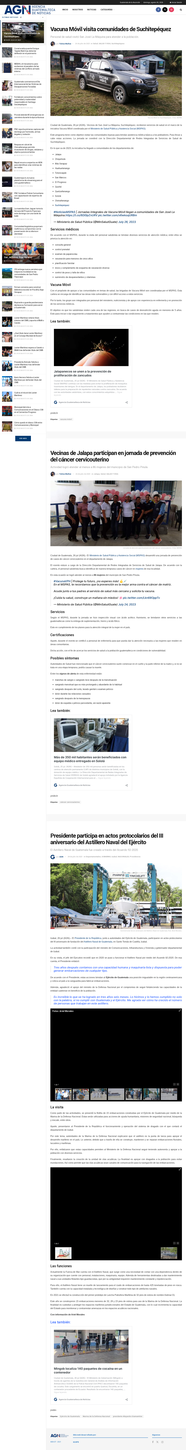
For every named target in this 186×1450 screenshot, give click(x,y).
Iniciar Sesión (176, 2)
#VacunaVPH (62, 581)
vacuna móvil (66, 419)
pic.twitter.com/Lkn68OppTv (141, 597)
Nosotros (77, 10)
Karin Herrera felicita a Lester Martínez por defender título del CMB (28, 379)
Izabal (114, 857)
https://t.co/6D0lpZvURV (81, 215)
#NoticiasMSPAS (64, 212)
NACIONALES (123, 857)
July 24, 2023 (127, 604)
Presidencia (135, 857)
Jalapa (97, 474)
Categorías (106, 10)
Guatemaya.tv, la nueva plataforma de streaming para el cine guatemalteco (28, 180)
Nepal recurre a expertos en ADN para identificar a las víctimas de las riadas (28, 165)
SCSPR (76, 1442)
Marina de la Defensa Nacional (96, 1416)
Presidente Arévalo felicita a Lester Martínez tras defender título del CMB (27, 364)
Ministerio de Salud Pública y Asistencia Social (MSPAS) (118, 128)
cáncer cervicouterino (70, 802)
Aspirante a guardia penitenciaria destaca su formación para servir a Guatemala (28, 304)
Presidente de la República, (88, 938)
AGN (61, 857)
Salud (95, 44)
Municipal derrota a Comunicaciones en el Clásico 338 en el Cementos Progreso (28, 409)
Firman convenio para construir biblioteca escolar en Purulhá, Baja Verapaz (29, 289)
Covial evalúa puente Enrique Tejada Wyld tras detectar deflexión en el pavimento (26, 50)
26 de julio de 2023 (82, 44)
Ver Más (23, 438)
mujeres (139, 569)
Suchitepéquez (117, 44)
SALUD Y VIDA (105, 44)
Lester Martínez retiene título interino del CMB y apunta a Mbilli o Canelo (29, 320)
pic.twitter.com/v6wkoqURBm (117, 215)
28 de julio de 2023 (75, 857)
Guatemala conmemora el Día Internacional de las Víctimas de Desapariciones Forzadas (27, 84)
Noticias (91, 10)
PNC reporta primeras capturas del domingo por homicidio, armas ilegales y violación (29, 131)
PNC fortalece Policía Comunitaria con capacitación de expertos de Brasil (28, 195)
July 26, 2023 (127, 222)
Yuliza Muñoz (65, 44)
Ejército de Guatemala (70, 1416)
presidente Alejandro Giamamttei (127, 1416)
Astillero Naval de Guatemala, (98, 942)
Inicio (65, 10)
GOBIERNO (106, 857)
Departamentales (93, 857)
